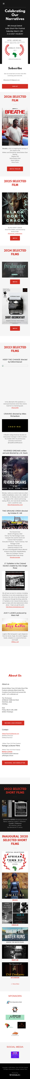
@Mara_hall (15, 642)
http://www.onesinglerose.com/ (15, 607)
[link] (15, 1073)
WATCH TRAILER (15, 169)
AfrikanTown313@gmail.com (10, 733)
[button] (5, 3)
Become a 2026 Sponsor (13, 723)
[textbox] (15, 80)
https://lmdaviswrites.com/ (15, 505)
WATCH (15, 238)
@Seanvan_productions (15, 233)
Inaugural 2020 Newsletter (15, 762)
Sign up (15, 86)
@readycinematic (15, 557)
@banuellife (15, 407)
